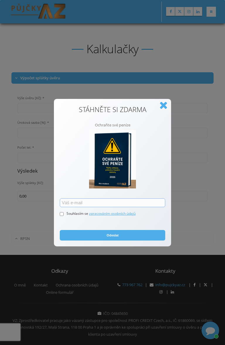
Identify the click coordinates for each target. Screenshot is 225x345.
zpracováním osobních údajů (112, 213)
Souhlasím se (78, 213)
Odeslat (113, 235)
